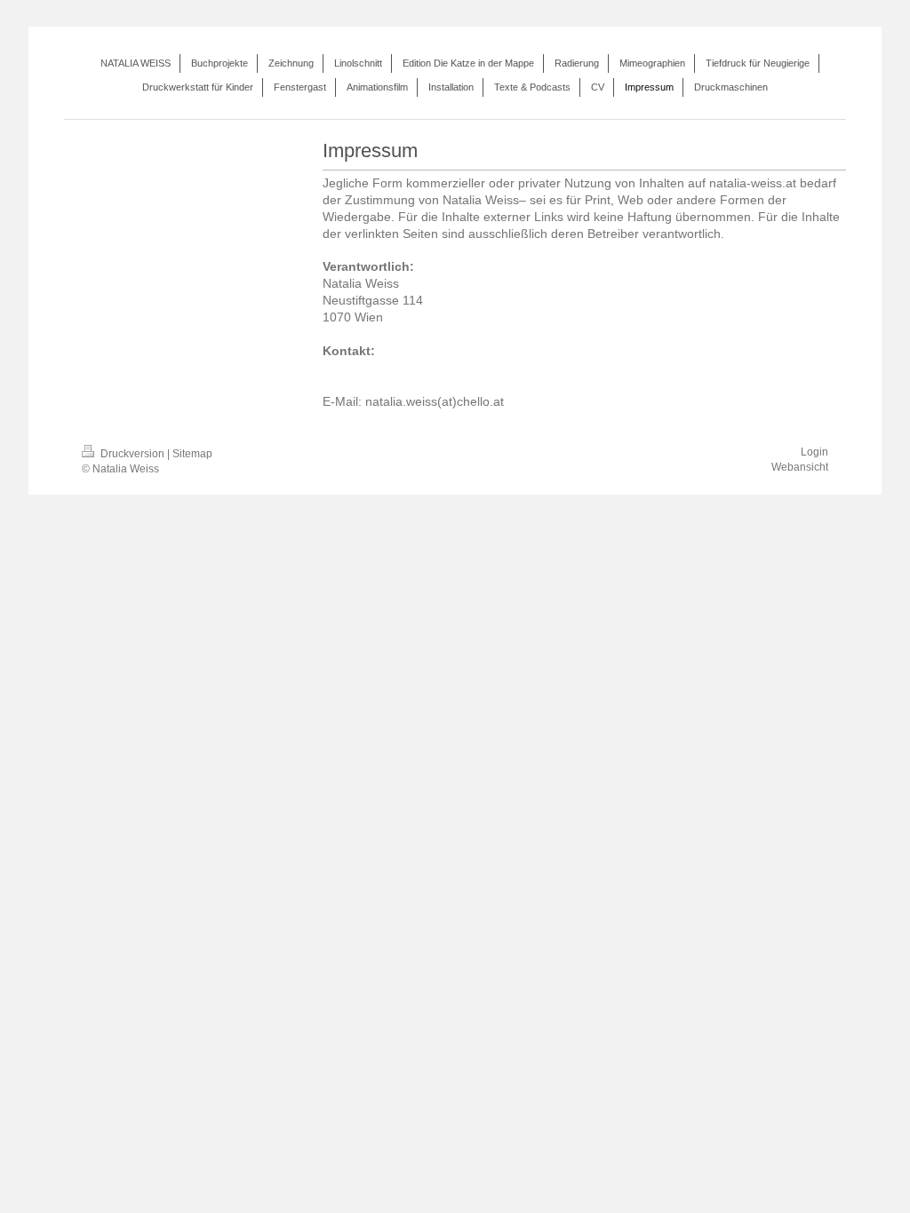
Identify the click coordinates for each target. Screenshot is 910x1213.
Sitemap (192, 454)
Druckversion (132, 454)
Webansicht (799, 467)
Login (814, 452)
